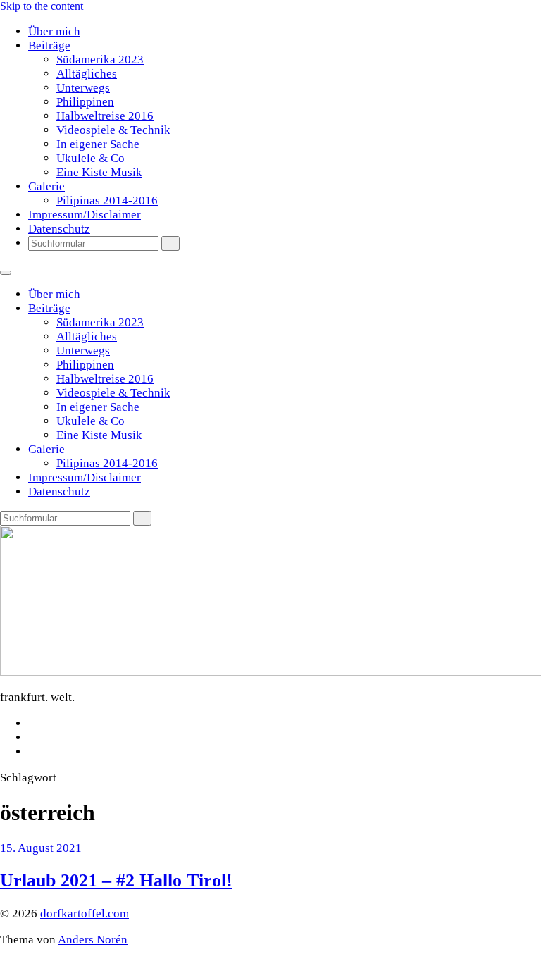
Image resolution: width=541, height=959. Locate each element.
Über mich (54, 31)
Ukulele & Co (90, 158)
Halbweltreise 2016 (105, 116)
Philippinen (85, 102)
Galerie (46, 186)
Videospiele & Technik (113, 130)
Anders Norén (93, 939)
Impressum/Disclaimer (84, 214)
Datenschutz (59, 228)
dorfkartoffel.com (84, 913)
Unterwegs (83, 87)
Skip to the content (41, 6)
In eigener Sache (97, 144)
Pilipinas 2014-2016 (107, 200)
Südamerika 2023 (100, 59)
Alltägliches (86, 73)
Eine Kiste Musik (99, 172)
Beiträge (49, 45)
